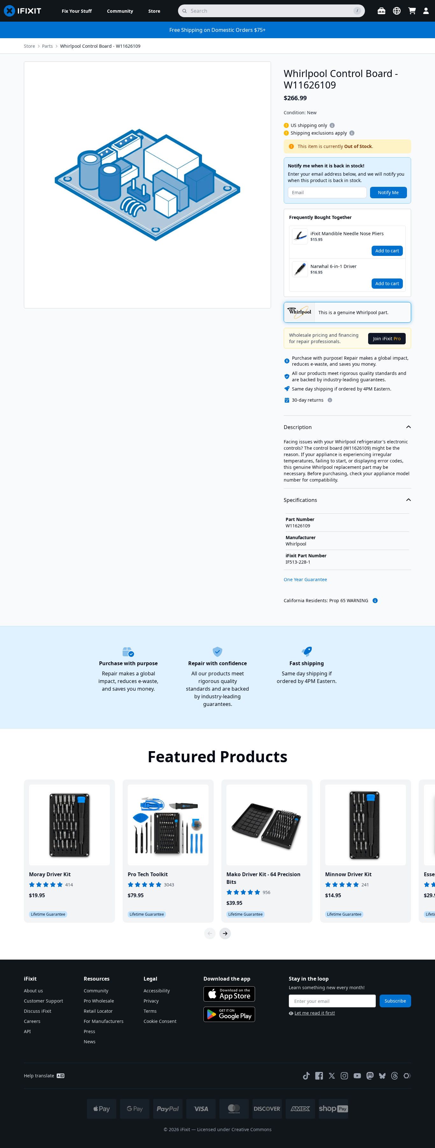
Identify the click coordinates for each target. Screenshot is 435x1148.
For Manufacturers (104, 1021)
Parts (47, 46)
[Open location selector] (396, 10)
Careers (32, 1021)
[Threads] (394, 1076)
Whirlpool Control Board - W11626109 (100, 46)
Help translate (39, 1076)
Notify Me (388, 192)
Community (96, 991)
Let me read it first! (315, 1013)
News (90, 1042)
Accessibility (157, 991)
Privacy (151, 1001)
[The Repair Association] (407, 1076)
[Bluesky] (382, 1076)
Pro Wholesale (99, 1001)
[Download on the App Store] (229, 994)
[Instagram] (344, 1076)
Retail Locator (98, 1011)
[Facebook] (319, 1076)
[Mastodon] (370, 1076)
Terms (150, 1011)
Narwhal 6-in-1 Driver (333, 266)
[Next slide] (225, 933)
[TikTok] (306, 1076)
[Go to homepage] (25, 11)
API (27, 1031)
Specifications (300, 500)
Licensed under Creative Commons (234, 1129)
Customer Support (43, 1001)
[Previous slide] (210, 933)
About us (33, 991)
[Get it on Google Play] (229, 1014)
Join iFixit (387, 338)
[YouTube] (357, 1076)
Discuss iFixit (37, 1011)
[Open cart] (412, 10)
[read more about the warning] (375, 600)
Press (89, 1031)
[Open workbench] (381, 10)
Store (29, 46)
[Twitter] (332, 1076)
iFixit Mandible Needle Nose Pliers (347, 233)
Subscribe (395, 1001)
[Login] (426, 11)
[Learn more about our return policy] (330, 400)
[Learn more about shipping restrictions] (332, 125)
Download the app (226, 978)
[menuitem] (76, 11)
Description (298, 427)
